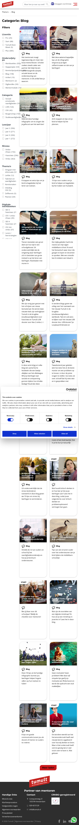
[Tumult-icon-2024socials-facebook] (59, 821)
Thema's (5, 12)
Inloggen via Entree (62, 4)
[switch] (30, 419)
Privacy (38, 821)
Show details (68, 427)
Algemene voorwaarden (24, 821)
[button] (75, 4)
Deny (14, 434)
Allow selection (39, 434)
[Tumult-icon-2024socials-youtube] (70, 821)
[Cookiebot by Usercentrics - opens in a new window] (68, 389)
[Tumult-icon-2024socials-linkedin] (64, 821)
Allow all (64, 434)
